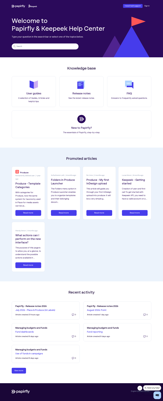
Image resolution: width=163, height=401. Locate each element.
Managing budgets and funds (31, 328)
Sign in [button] (147, 6)
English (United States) (140, 391)
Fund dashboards (24, 332)
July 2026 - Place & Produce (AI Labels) (35, 310)
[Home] (24, 6)
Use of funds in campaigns (29, 354)
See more (20, 371)
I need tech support (133, 6)
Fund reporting (95, 332)
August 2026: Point (96, 310)
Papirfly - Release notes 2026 (31, 306)
